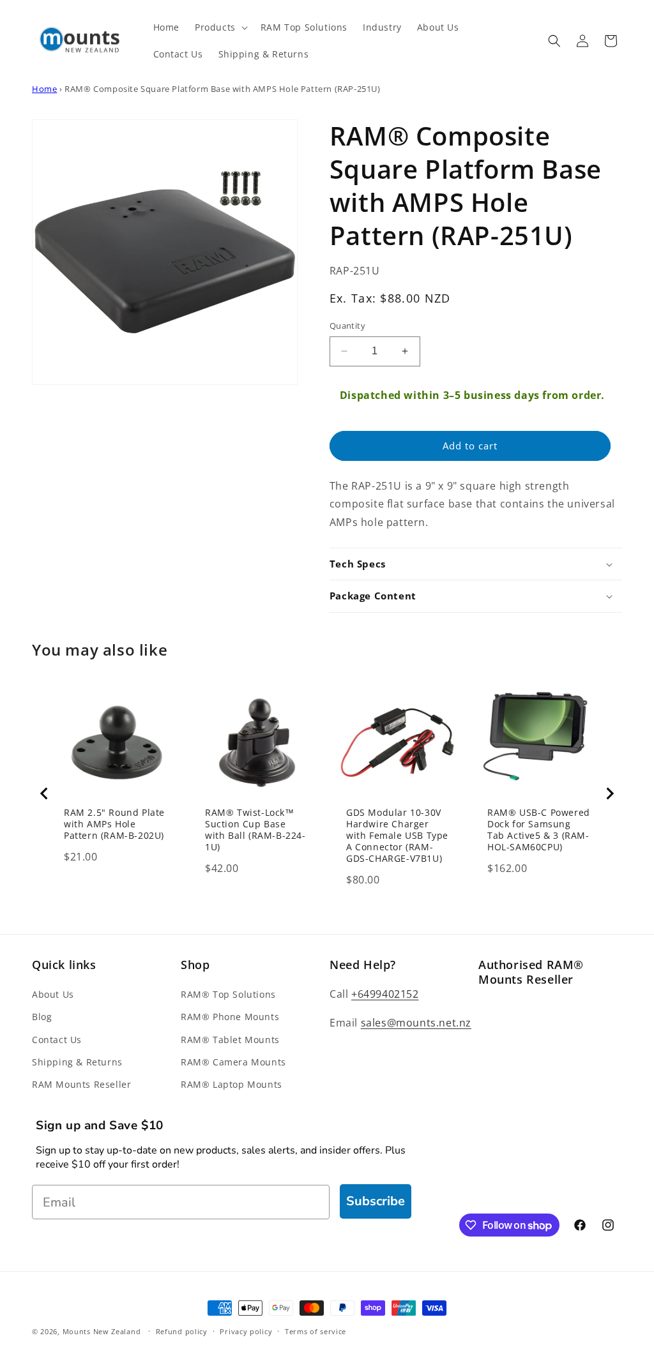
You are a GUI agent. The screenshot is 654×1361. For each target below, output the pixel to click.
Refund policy (182, 1331)
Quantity (347, 325)
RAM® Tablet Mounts (230, 1040)
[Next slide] (609, 793)
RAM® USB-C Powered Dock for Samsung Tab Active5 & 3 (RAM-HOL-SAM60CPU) (538, 830)
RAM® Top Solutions (228, 994)
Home (44, 88)
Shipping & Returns (77, 1062)
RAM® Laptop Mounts (231, 1084)
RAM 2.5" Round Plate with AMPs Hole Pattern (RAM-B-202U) (114, 824)
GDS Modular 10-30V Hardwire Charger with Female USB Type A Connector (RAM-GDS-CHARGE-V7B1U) (397, 835)
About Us (53, 994)
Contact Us (57, 1040)
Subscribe (375, 1201)
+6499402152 (385, 994)
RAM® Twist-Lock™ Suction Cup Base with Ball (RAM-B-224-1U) (255, 830)
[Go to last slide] (44, 793)
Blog (42, 1017)
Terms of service (315, 1331)
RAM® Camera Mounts (233, 1062)
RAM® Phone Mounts (230, 1017)
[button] (220, 27)
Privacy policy (246, 1331)
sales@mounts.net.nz (416, 1023)
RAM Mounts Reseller (81, 1084)
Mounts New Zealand (102, 1331)
